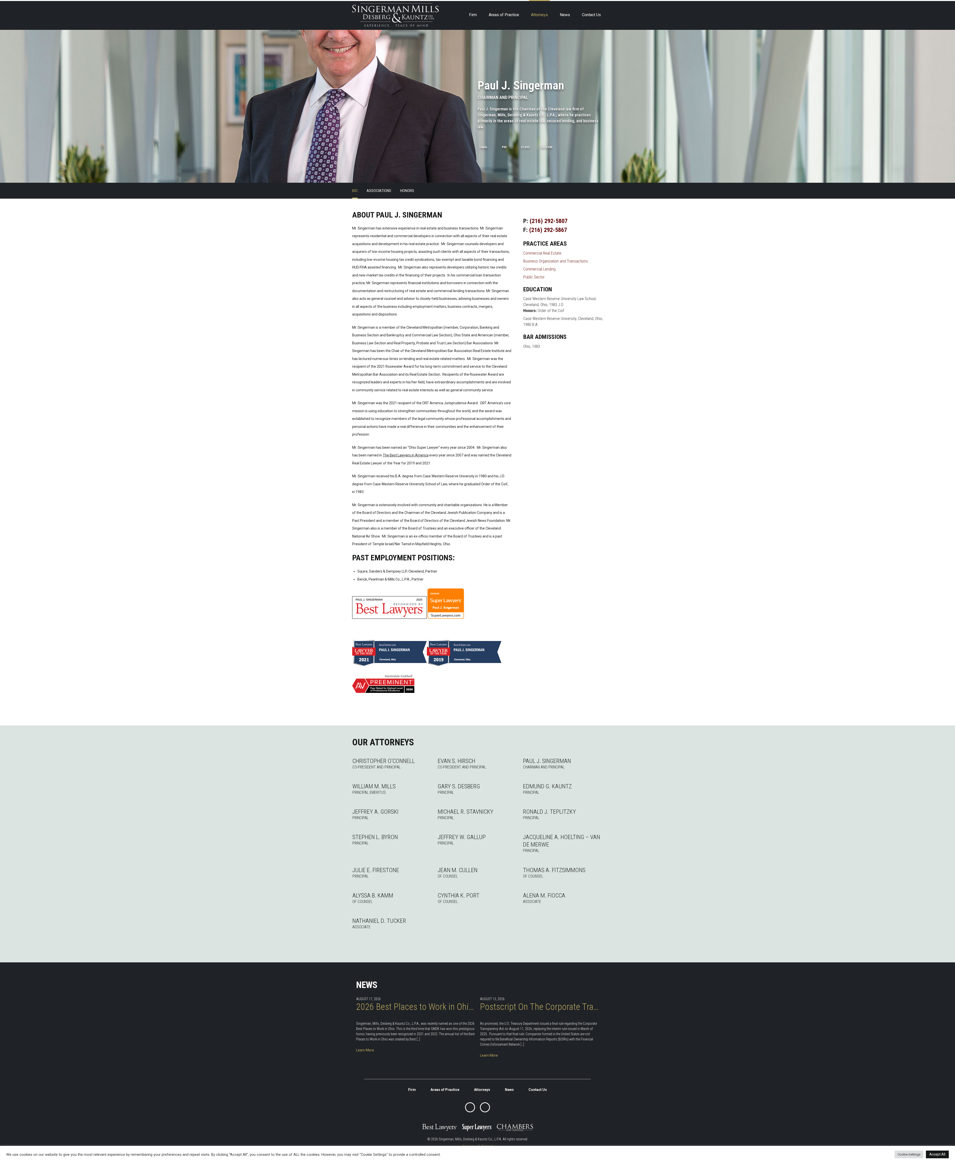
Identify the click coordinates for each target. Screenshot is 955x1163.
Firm (473, 14)
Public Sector (534, 277)
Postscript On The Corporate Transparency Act (539, 1007)
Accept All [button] (937, 1154)
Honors (407, 191)
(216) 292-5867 (548, 229)
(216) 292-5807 (549, 221)
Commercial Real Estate (542, 253)
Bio (355, 191)
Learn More (365, 1050)
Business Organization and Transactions (555, 261)
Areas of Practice (504, 14)
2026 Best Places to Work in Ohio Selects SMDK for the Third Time (415, 1007)
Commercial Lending (539, 269)
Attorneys (539, 14)
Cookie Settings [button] (909, 1154)
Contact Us (591, 14)
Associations (379, 191)
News (565, 14)
